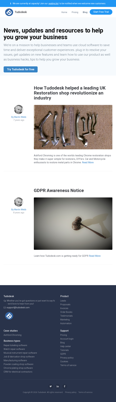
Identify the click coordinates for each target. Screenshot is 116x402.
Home (64, 12)
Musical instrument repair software (20, 353)
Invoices (64, 308)
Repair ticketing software (15, 345)
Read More (88, 162)
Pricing (75, 12)
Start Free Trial (101, 11)
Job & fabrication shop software (19, 356)
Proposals (65, 304)
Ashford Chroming (12, 335)
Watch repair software (14, 349)
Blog (62, 342)
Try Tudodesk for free (20, 69)
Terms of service (68, 365)
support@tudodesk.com (18, 307)
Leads (63, 300)
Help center (65, 346)
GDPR (63, 354)
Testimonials (66, 316)
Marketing (65, 319)
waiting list (53, 3)
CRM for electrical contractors (18, 372)
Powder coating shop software (18, 364)
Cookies (64, 361)
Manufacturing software (15, 360)
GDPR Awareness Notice (59, 190)
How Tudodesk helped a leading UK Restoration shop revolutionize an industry (70, 93)
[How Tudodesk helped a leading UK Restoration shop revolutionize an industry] (73, 126)
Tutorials (64, 350)
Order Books (66, 312)
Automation (66, 323)
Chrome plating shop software (18, 368)
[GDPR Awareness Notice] (73, 223)
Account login (67, 339)
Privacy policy (67, 357)
